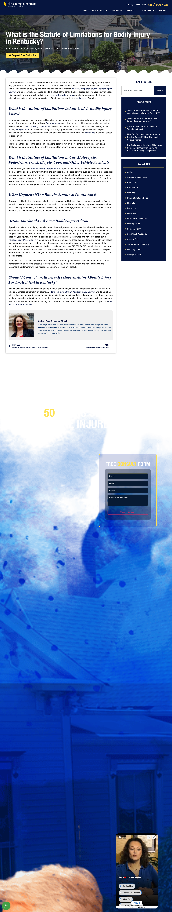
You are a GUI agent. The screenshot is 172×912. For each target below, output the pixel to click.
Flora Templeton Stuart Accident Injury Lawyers (72, 292)
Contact (162, 11)
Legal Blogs (132, 213)
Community (132, 187)
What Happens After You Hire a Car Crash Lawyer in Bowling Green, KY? (143, 111)
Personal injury (53, 123)
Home (85, 11)
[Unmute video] (120, 837)
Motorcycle (86, 158)
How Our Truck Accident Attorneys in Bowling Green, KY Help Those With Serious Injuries (143, 137)
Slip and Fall (132, 239)
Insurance (131, 208)
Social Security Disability (138, 244)
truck (71, 95)
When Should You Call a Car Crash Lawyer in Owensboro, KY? (142, 119)
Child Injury (132, 182)
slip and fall (44, 126)
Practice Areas (98, 11)
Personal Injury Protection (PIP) (46, 169)
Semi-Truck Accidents (137, 234)
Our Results (131, 11)
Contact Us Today (127, 512)
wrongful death (23, 130)
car (52, 95)
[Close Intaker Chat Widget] (154, 837)
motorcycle (60, 95)
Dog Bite (131, 193)
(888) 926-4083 (158, 4)
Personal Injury (134, 229)
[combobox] (137, 90)
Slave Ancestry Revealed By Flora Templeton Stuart (142, 127)
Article (130, 172)
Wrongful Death (134, 254)
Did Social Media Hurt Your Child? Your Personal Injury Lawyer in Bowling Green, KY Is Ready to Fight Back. (144, 148)
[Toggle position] (149, 837)
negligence (81, 98)
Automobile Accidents (137, 177)
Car (72, 158)
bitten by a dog (31, 126)
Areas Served (146, 11)
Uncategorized (36, 49)
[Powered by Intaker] (141, 907)
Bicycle (46, 163)
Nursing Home (133, 223)
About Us (115, 11)
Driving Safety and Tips (137, 198)
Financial (131, 203)
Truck (33, 163)
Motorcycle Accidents (137, 218)
